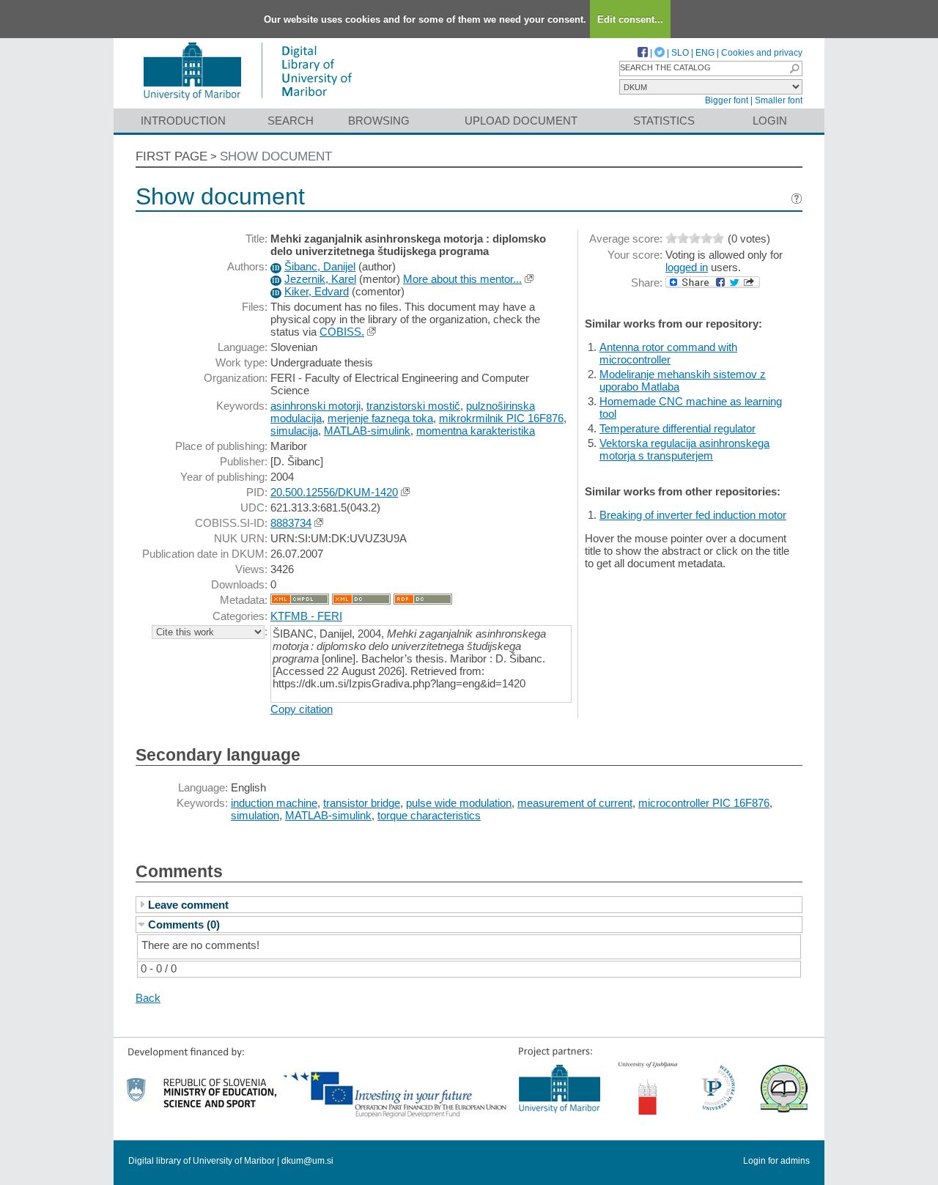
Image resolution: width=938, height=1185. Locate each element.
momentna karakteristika (475, 430)
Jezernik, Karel (320, 279)
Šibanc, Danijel (319, 266)
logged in (686, 267)
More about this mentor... (462, 279)
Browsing (379, 120)
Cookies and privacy (761, 53)
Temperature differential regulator (677, 428)
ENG (704, 53)
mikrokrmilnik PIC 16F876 (501, 418)
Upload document (521, 120)
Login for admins (776, 1161)
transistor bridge (361, 803)
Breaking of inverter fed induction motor (692, 515)
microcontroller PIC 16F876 (703, 803)
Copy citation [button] (301, 709)
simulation (255, 815)
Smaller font (778, 100)
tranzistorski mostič (413, 405)
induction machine (274, 803)
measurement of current (574, 803)
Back (148, 998)
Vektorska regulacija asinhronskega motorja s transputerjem (684, 449)
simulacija (294, 430)
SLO (680, 53)
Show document (276, 156)
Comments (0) (184, 924)
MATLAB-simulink (367, 430)
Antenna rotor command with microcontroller (668, 353)
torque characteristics (429, 815)
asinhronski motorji (315, 405)
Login (770, 120)
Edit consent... (630, 19)
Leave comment (188, 904)
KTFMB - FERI (306, 616)
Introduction (183, 120)
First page (171, 156)
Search (290, 120)
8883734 (290, 523)
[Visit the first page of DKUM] (247, 101)
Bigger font (726, 100)
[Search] (794, 68)
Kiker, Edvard (316, 291)
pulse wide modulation (459, 803)
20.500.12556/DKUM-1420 (334, 492)
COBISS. (342, 331)
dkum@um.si (307, 1161)
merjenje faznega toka (380, 418)
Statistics (664, 120)
